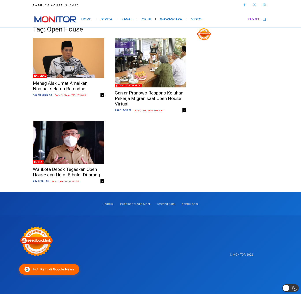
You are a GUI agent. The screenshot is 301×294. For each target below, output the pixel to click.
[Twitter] (254, 5)
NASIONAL (40, 75)
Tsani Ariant (123, 109)
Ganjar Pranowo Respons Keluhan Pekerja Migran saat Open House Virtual (149, 98)
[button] (258, 19)
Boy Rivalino (41, 180)
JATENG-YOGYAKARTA (128, 85)
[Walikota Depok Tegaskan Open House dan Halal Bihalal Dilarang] (68, 142)
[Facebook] (244, 5)
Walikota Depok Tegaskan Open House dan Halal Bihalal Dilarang (66, 172)
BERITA (38, 161)
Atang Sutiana (42, 94)
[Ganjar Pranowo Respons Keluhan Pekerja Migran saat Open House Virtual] (150, 62)
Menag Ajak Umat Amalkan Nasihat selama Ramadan (60, 86)
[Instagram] (264, 5)
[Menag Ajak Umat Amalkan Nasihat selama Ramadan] (68, 58)
